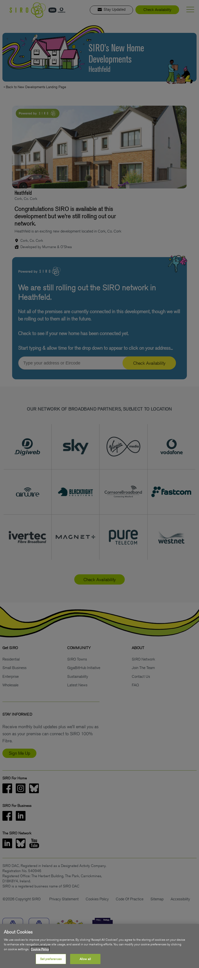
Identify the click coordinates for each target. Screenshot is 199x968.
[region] (99, 946)
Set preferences (51, 959)
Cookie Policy (40, 949)
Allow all (85, 959)
